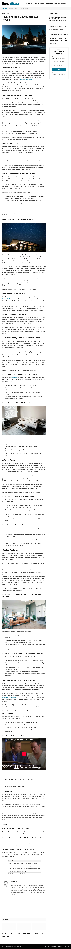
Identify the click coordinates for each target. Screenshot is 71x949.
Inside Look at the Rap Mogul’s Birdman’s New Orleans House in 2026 (23, 933)
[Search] (68, 3)
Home (10, 8)
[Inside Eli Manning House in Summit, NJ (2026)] (39, 926)
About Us (47, 946)
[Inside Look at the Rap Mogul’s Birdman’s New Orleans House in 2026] (24, 926)
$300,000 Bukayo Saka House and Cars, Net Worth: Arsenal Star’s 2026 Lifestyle (8, 934)
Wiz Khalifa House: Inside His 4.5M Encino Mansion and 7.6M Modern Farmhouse (58, 42)
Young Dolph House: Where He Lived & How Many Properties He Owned (59, 37)
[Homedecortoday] (11, 3)
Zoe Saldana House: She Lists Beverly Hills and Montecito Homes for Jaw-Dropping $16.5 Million (58, 19)
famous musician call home (26, 79)
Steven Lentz (6, 22)
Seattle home (14, 377)
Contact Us (66, 946)
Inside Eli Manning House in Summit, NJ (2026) (37, 933)
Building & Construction (39, 3)
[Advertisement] (24, 905)
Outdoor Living (49, 3)
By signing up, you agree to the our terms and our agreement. (59, 74)
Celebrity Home (5, 13)
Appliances (63, 3)
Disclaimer (60, 946)
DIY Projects (57, 3)
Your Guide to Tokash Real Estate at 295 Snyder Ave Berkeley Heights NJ (59, 33)
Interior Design (29, 3)
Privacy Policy (62, 74)
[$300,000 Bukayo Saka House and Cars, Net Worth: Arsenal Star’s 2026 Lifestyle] (9, 926)
